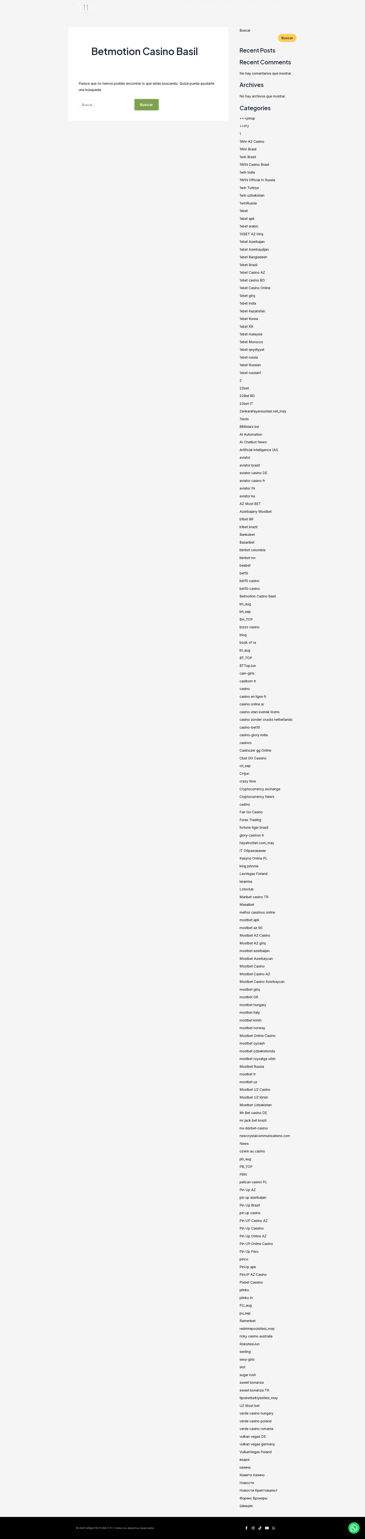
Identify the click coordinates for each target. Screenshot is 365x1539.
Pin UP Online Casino (256, 1244)
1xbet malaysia (251, 334)
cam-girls (247, 673)
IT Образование (253, 851)
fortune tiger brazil (254, 827)
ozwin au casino (252, 1151)
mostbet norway (252, 1028)
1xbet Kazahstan (252, 311)
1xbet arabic (249, 226)
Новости (247, 1483)
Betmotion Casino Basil (258, 596)
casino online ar (252, 704)
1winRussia (248, 203)
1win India (247, 172)
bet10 (244, 573)
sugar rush (248, 1375)
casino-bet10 (250, 727)
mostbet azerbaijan (255, 951)
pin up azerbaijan (253, 1197)
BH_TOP (246, 619)
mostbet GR (249, 997)
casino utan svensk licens (259, 712)
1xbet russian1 (250, 373)
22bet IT (246, 404)
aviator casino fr (252, 481)
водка (244, 1460)
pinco (244, 1259)
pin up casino (250, 1213)
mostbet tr (248, 1074)
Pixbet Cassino (251, 1282)
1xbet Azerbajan (252, 242)
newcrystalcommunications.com (265, 1136)
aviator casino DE (253, 473)
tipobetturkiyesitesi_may (259, 1398)
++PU (244, 126)
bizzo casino (249, 627)
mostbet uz (248, 1082)
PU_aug (246, 1305)
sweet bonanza (252, 1382)
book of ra (248, 642)
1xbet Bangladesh (253, 257)
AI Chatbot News (253, 442)
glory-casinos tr (252, 835)
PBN (243, 1174)
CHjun (244, 774)
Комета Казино (252, 1475)
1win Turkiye (249, 188)
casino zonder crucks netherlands (266, 720)
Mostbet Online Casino (257, 1036)
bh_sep (245, 612)
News (244, 1144)
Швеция (246, 1506)
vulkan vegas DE (253, 1437)
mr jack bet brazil (253, 1120)
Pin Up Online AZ (253, 1236)
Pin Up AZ (248, 1190)
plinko (244, 1290)
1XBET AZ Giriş (251, 234)
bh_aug (245, 604)
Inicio (189, 7)
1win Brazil (248, 157)
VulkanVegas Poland (256, 1452)
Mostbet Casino (252, 966)
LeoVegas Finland (253, 874)
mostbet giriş (250, 989)
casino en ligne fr (253, 697)
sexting (245, 1352)
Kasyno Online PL (253, 858)
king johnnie (249, 866)
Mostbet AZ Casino (255, 935)
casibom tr (248, 681)
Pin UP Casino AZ (254, 1221)
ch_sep (245, 766)
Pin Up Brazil (250, 1205)
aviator (245, 457)
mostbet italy (250, 1012)
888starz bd (249, 427)
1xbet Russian (250, 365)
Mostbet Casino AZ (255, 974)
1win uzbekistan (252, 195)
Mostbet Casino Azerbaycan (262, 982)
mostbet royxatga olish (257, 1059)
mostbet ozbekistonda (257, 1051)
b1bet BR (246, 519)
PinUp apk (248, 1267)
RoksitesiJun (249, 1344)
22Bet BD (247, 396)
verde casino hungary (256, 1413)
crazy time (248, 781)
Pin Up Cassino (252, 1228)
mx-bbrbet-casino (254, 1128)
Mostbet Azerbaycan (256, 959)
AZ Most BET (250, 504)
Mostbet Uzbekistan (256, 1105)
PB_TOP (246, 1167)
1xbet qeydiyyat (252, 350)
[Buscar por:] (106, 105)
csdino (245, 804)
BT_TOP (246, 658)
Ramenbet (248, 1321)
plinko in (246, 1298)
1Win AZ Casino (252, 142)
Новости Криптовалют (259, 1490)
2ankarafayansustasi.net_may (263, 411)
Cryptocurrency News (257, 797)
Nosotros (208, 7)
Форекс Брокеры (253, 1498)
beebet (245, 565)
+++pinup (247, 118)
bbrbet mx (248, 558)
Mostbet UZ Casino (255, 1090)
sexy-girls (247, 1359)
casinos (246, 743)
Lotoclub (247, 889)
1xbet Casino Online (255, 288)
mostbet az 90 (251, 928)
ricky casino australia (256, 1336)
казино (245, 1467)
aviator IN (247, 488)
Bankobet (247, 535)
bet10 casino (249, 581)
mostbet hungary (253, 1005)
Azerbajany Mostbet (256, 512)
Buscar (245, 30)
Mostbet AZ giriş (253, 943)
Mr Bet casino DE (253, 1113)
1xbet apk (247, 219)
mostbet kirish (251, 1020)
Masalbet (247, 905)
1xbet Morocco (251, 342)
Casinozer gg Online (255, 750)
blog (243, 635)
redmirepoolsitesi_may (257, 1329)
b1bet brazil (248, 527)
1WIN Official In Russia (257, 180)
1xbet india (248, 303)
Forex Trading (250, 820)
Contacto (274, 7)
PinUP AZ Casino (253, 1275)
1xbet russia (249, 357)
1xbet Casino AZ (252, 272)
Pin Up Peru (249, 1252)
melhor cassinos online (257, 912)
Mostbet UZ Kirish (254, 1097)
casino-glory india (254, 735)
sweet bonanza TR (254, 1390)
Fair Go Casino (251, 812)
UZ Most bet (249, 1406)
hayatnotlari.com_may (257, 843)
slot (242, 1367)
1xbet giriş (247, 296)
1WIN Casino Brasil (254, 165)
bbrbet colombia (252, 550)
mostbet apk (249, 920)
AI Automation (251, 434)
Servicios (229, 7)
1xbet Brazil (248, 265)
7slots (244, 419)
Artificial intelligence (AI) (259, 450)
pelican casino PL (253, 1182)
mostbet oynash (252, 1043)
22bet (244, 388)
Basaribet (247, 542)
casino (245, 689)
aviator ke (247, 496)
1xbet (244, 211)
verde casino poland (255, 1421)
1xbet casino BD (252, 280)
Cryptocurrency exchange (260, 789)
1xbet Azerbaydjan (254, 249)
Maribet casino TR (254, 897)
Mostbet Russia (252, 1067)
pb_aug (245, 1159)
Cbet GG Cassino (253, 758)
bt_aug (245, 650)
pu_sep (245, 1313)
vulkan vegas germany (257, 1444)
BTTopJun (248, 666)
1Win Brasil (248, 149)
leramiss (246, 882)
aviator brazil (250, 465)
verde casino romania (256, 1429)
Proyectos (252, 7)
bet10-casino (250, 589)
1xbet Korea (249, 319)
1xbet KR (246, 327)
